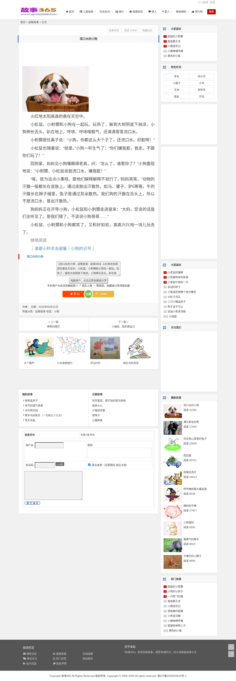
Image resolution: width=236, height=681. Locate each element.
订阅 (88, 294)
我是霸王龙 (174, 41)
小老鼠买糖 (174, 615)
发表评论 (114, 30)
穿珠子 (96, 415)
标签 (212, 2)
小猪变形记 (174, 46)
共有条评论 (87, 434)
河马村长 (95, 362)
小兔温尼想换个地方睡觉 (182, 291)
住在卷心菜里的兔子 (195, 438)
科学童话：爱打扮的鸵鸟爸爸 (109, 400)
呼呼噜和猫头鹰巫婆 (195, 488)
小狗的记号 (81, 248)
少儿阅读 (203, 2)
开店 (201, 96)
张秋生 (202, 89)
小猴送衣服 (98, 410)
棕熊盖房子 (31, 400)
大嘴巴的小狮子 (192, 555)
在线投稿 (88, 653)
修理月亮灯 (189, 472)
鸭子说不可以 (175, 306)
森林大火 (97, 405)
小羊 (201, 83)
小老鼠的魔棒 (175, 272)
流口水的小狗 (35, 256)
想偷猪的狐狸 (175, 611)
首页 (22, 22)
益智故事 (33, 22)
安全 (176, 76)
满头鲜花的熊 (191, 421)
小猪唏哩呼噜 (175, 51)
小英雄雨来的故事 (178, 277)
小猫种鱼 (97, 420)
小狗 (56, 311)
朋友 (176, 96)
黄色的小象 (174, 55)
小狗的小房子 (175, 591)
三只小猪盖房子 (177, 301)
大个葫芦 (29, 362)
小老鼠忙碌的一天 (178, 282)
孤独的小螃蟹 (175, 36)
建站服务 (88, 658)
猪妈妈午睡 (189, 505)
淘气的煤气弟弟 (34, 405)
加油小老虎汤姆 (177, 311)
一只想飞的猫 (175, 596)
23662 (103, 293)
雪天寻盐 (30, 420)
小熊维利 (188, 522)
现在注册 (121, 465)
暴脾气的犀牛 (191, 539)
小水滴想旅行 (64, 362)
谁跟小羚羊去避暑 (50, 248)
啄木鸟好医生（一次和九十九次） (44, 415)
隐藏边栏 (147, 30)
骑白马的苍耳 (131, 362)
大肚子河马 (174, 296)
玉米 (176, 89)
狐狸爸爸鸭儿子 (177, 625)
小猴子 (177, 83)
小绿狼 (173, 316)
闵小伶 (202, 76)
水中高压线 (31, 410)
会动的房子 (174, 286)
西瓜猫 (187, 455)
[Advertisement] (89, 54)
